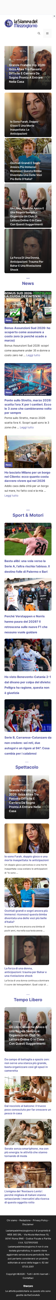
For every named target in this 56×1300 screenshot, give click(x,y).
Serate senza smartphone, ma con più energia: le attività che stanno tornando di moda (26, 1152)
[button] (39, 33)
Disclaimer (28, 1224)
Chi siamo (12, 1220)
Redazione (25, 1220)
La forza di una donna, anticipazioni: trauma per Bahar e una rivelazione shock (25, 972)
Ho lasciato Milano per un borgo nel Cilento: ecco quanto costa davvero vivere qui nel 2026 (27, 477)
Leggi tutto (33, 355)
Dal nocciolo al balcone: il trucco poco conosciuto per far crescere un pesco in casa (27, 1109)
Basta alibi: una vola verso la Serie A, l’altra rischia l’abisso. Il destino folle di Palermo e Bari (27, 566)
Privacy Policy (40, 1220)
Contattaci (28, 1278)
